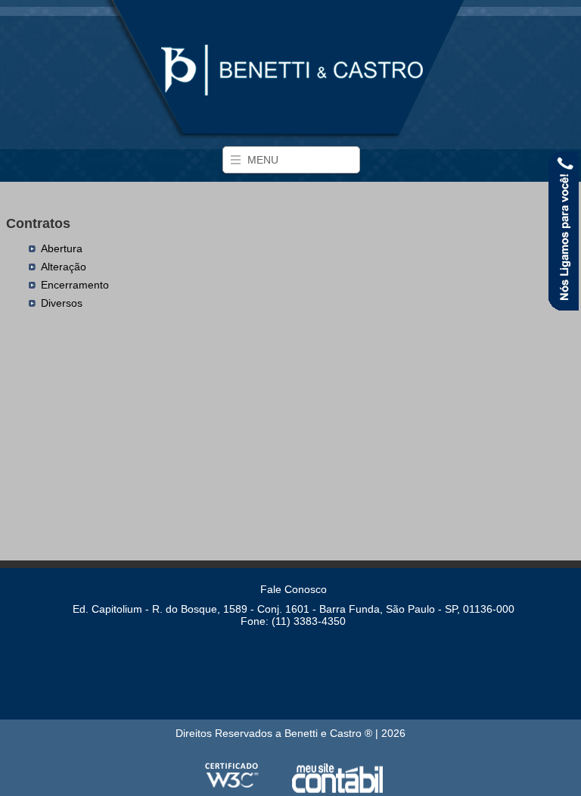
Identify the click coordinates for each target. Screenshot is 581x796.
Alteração (63, 267)
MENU (262, 160)
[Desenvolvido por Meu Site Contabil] (338, 790)
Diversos (61, 303)
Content (563, 232)
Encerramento (75, 285)
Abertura (61, 248)
